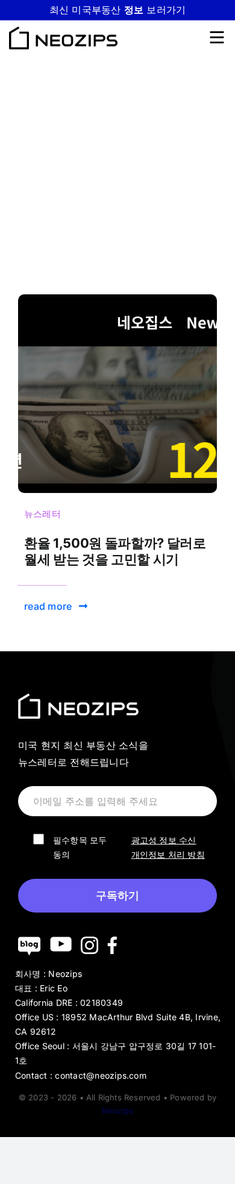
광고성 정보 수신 (163, 840)
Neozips (117, 1110)
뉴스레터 (42, 513)
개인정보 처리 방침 (168, 854)
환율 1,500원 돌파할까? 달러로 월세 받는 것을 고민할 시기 (115, 550)
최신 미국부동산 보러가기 (117, 10)
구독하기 (117, 896)
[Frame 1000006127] (117, 299)
